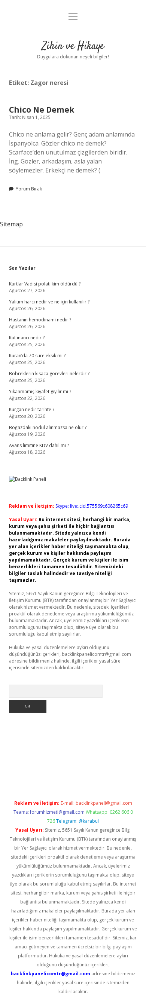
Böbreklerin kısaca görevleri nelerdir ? (49, 373)
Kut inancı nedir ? (27, 337)
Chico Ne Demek (41, 109)
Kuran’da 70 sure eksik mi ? (37, 355)
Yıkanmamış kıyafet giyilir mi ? (40, 391)
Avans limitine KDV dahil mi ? (39, 445)
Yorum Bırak (29, 189)
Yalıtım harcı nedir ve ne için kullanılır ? (49, 302)
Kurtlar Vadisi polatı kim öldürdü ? (44, 284)
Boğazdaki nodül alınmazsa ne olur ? (47, 427)
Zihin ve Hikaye (73, 46)
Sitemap (11, 224)
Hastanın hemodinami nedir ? (40, 319)
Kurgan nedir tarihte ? (31, 409)
